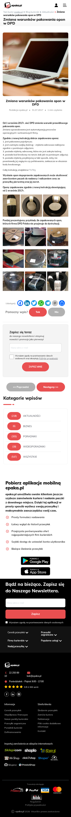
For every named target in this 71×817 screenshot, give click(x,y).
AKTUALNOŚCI (31, 416)
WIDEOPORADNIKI (34, 446)
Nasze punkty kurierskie (16, 719)
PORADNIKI (30, 436)
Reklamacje (44, 719)
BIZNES (27, 426)
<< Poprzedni (21, 386)
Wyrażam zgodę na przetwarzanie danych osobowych (36, 622)
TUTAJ (32, 170)
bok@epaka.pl (34, 676)
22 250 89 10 (11, 674)
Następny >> (50, 386)
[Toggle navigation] (65, 5)
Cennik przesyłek (12, 710)
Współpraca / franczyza (16, 714)
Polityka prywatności (35, 805)
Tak (38, 311)
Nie (56, 311)
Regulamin (35, 801)
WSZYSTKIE (30, 456)
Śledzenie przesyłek (48, 710)
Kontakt (42, 731)
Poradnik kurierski (13, 727)
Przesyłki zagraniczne (15, 723)
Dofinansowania (12, 732)
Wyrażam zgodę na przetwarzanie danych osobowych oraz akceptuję (36, 357)
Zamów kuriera (45, 714)
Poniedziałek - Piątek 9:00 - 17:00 (26, 681)
